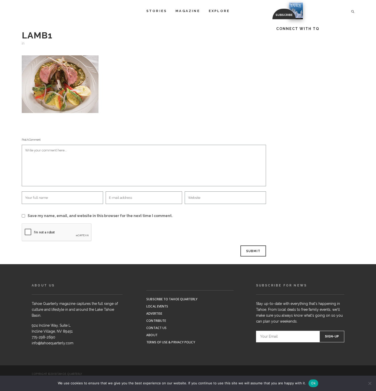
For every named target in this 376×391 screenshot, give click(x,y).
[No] (369, 383)
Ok (313, 383)
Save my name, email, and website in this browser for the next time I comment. (100, 216)
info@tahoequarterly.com (52, 343)
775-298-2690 (43, 337)
